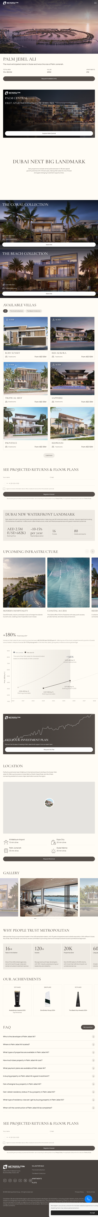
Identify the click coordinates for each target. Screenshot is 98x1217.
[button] (95, 3)
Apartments (37, 1178)
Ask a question (88, 1027)
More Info (49, 244)
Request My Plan (49, 749)
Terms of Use (87, 498)
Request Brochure (49, 859)
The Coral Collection (38, 1170)
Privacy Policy (59, 498)
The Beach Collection (39, 1173)
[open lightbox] (49, 897)
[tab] (5, 311)
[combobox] (6, 483)
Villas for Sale (38, 1166)
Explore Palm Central (49, 133)
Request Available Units (49, 78)
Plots (34, 1183)
